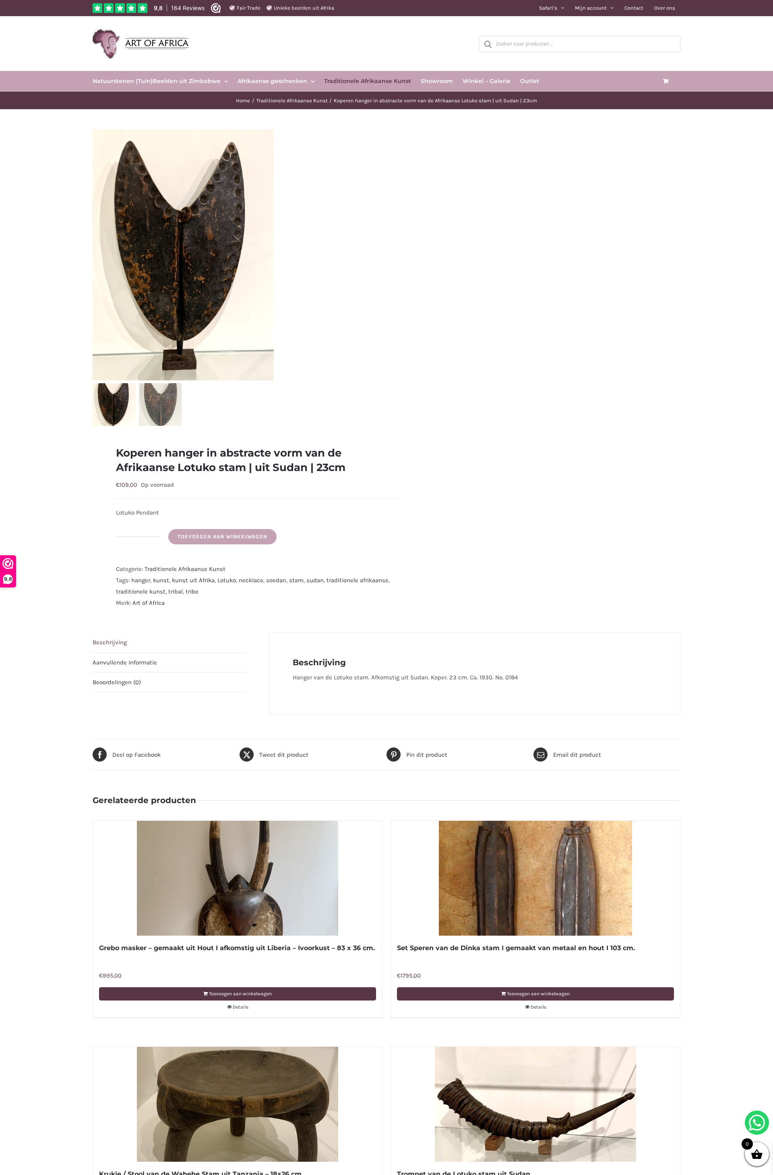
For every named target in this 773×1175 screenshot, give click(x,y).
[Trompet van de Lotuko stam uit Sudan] (535, 1104)
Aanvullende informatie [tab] (125, 662)
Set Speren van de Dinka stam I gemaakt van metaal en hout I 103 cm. (516, 948)
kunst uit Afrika (193, 580)
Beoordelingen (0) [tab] (117, 682)
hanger (140, 580)
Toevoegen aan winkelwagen (222, 537)
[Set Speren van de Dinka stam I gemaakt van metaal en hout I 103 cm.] (535, 878)
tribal (175, 591)
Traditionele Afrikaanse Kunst (185, 569)
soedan (276, 580)
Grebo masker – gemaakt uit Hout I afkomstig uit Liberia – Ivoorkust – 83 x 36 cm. (237, 948)
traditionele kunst (140, 591)
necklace (251, 580)
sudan (315, 580)
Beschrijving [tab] (110, 642)
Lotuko (226, 580)
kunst (161, 580)
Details (240, 1007)
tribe (192, 591)
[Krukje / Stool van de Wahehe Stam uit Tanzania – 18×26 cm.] (237, 1104)
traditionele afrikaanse (358, 580)
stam (296, 580)
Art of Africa (148, 602)
